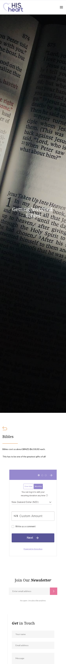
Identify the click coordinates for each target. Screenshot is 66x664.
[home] (13, 7)
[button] (61, 7)
